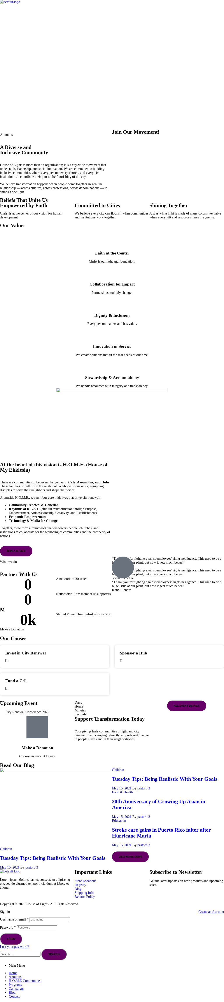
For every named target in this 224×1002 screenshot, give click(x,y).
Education (119, 820)
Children (6, 849)
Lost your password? (14, 946)
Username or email (14, 919)
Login (11, 939)
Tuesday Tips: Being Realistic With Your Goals (52, 858)
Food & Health (122, 792)
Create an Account (211, 912)
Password (8, 927)
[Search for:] (20, 954)
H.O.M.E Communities (25, 981)
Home (13, 973)
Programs (15, 984)
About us (15, 977)
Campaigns (16, 988)
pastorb (30, 867)
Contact (14, 996)
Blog (12, 992)
